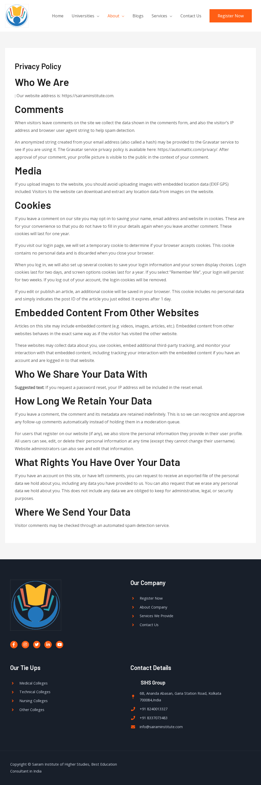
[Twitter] (37, 644)
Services (159, 16)
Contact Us (190, 16)
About (113, 16)
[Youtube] (59, 644)
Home (57, 16)
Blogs (138, 16)
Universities (83, 16)
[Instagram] (25, 644)
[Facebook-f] (14, 644)
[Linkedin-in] (48, 644)
